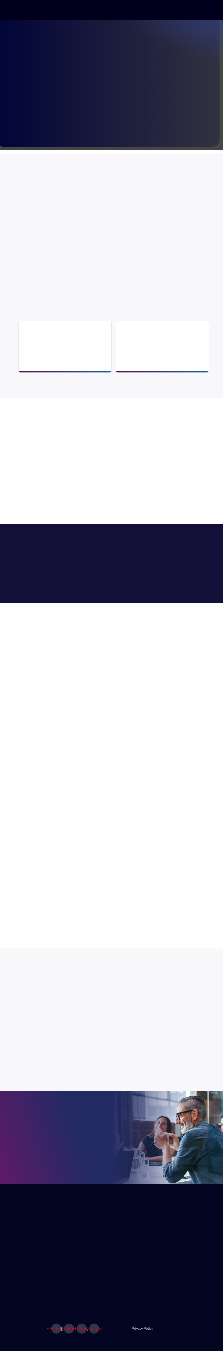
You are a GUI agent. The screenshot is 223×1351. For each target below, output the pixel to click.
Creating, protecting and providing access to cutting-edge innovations (155, 352)
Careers (174, 1258)
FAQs (172, 1273)
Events (71, 1229)
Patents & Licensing (148, 332)
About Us (175, 1221)
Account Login (77, 1258)
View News (193, 560)
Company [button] (154, 10)
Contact (174, 1251)
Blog (175, 10)
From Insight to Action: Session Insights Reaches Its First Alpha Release (104, 816)
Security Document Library (132, 1240)
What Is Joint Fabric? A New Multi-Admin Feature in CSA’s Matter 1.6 (101, 689)
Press (172, 1266)
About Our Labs (26, 1236)
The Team (176, 1229)
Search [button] (191, 11)
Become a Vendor (79, 1251)
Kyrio (172, 1298)
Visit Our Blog (155, 560)
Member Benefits (39, 1157)
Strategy (35, 332)
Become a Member (80, 1244)
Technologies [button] (60, 10)
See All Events (28, 1040)
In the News (177, 1244)
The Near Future (27, 1258)
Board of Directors (182, 1236)
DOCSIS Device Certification (129, 1255)
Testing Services (27, 1251)
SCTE (172, 1306)
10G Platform (25, 1244)
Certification (126, 1229)
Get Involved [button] (92, 10)
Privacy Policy (142, 1328)
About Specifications (133, 1221)
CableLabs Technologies (33, 1229)
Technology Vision (28, 1221)
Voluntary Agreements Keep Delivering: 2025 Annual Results (91, 753)
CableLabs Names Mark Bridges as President (72, 901)
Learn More (33, 287)
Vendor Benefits (91, 1157)
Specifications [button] (125, 10)
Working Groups (78, 1221)
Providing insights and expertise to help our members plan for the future (57, 352)
